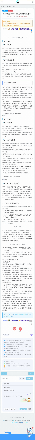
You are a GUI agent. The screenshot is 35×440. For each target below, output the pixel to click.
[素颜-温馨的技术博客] (17, 2)
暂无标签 (7, 334)
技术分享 (9, 6)
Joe (23, 417)
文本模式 (29, 378)
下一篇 (31, 373)
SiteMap (17, 420)
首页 (4, 6)
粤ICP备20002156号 (26, 420)
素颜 (22, 366)
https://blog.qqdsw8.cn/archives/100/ (19, 363)
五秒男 (11, 420)
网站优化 (11, 10)
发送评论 (23, 409)
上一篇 (3, 373)
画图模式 (22, 378)
